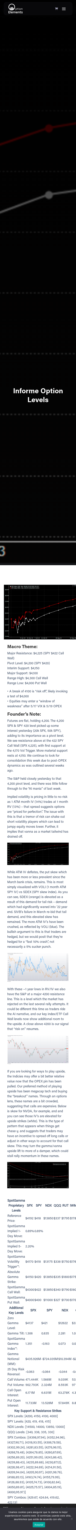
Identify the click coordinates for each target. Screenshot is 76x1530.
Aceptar (38, 1524)
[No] (71, 1519)
